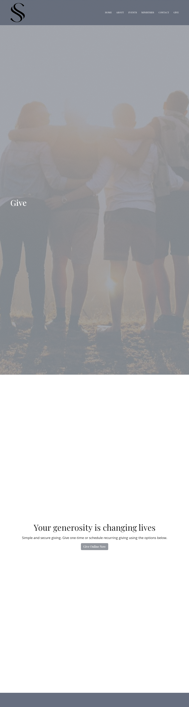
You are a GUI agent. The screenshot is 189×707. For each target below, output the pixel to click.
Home (108, 12)
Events (132, 12)
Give (176, 12)
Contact (163, 12)
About (120, 12)
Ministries (147, 12)
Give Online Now (94, 546)
